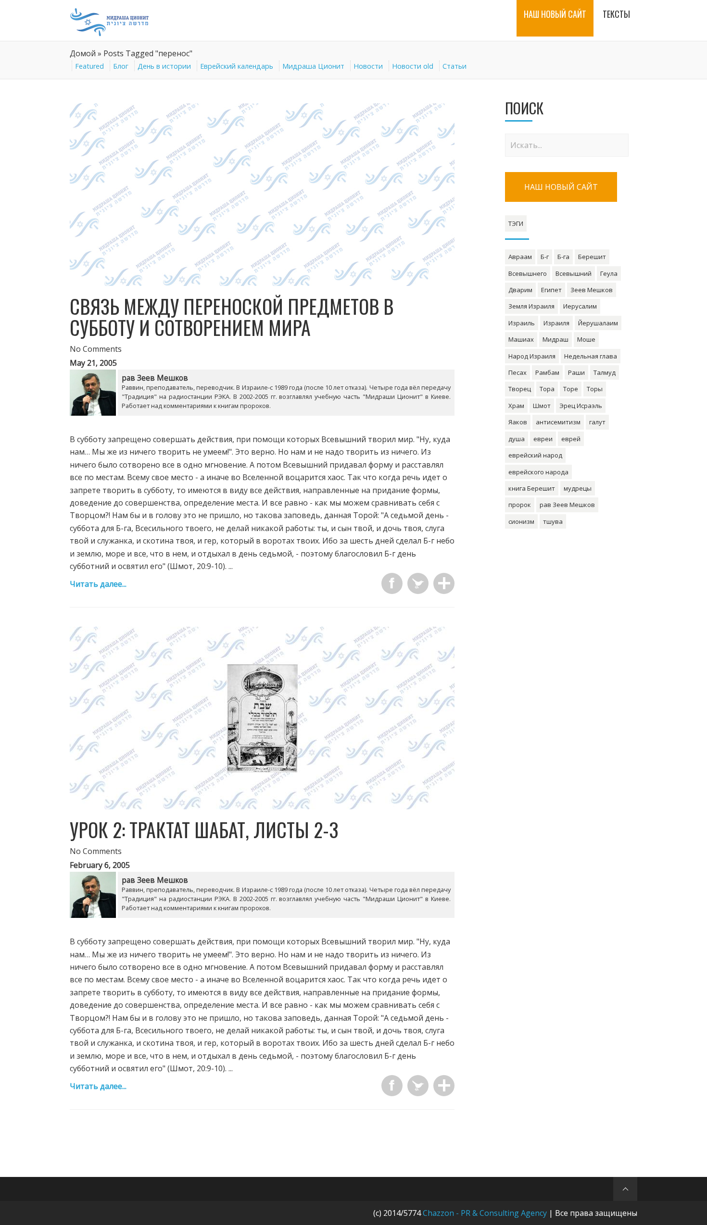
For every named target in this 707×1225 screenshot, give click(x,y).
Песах (517, 372)
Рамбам (547, 372)
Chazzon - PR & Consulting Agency (485, 1213)
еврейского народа (538, 472)
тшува (553, 521)
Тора (547, 388)
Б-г (545, 256)
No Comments (96, 349)
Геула (609, 273)
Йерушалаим (598, 323)
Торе (570, 388)
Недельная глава (590, 356)
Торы (595, 388)
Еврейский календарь (236, 66)
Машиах (521, 339)
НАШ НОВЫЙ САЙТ (561, 187)
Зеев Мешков (591, 289)
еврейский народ (535, 455)
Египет (551, 289)
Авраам (520, 256)
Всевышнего (527, 273)
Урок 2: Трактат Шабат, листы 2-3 (204, 829)
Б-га (563, 256)
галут (597, 422)
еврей (571, 438)
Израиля (556, 323)
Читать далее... (98, 584)
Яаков (517, 422)
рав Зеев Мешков (567, 504)
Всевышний (574, 273)
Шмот (542, 405)
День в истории (164, 66)
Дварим (520, 289)
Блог (120, 66)
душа (516, 438)
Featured (89, 66)
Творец (519, 388)
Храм (516, 405)
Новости (368, 66)
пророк (519, 504)
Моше (586, 339)
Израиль (521, 323)
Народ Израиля (532, 356)
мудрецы (578, 488)
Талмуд (604, 372)
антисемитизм (558, 422)
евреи (543, 438)
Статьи (454, 66)
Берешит (592, 256)
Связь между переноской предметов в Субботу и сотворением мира (231, 317)
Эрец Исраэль (580, 405)
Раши (576, 372)
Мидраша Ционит (313, 66)
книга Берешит (531, 488)
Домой (83, 53)
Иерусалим (580, 306)
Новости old (412, 66)
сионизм (521, 521)
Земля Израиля (531, 306)
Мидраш (555, 339)
